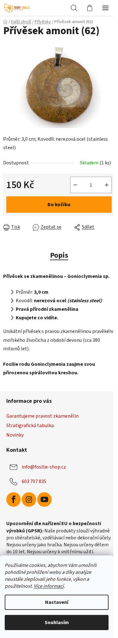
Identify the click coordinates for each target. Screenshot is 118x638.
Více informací (49, 586)
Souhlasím (57, 622)
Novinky (15, 435)
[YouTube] (44, 499)
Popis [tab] (59, 255)
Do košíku (59, 204)
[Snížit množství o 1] (75, 185)
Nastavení (56, 602)
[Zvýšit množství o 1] (106, 185)
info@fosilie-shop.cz (44, 466)
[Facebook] (13, 499)
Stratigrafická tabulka (30, 425)
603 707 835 (34, 481)
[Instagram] (29, 499)
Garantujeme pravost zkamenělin (42, 416)
